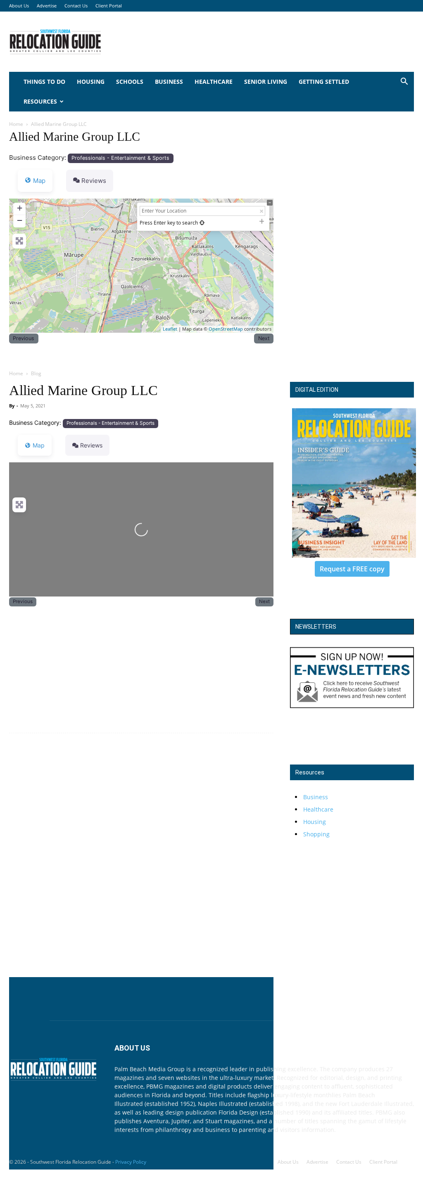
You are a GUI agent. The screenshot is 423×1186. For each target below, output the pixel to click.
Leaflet (170, 329)
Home (16, 124)
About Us (19, 5)
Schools (129, 81)
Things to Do (44, 81)
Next (264, 338)
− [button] (19, 220)
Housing (91, 81)
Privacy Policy (130, 1161)
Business (169, 81)
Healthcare (214, 81)
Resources (40, 101)
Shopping (316, 834)
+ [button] (19, 208)
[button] (404, 82)
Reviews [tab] (93, 181)
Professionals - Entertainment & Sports (120, 158)
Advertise (47, 5)
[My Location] (202, 222)
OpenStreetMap (226, 329)
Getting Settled (324, 81)
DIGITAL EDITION (316, 390)
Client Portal (108, 5)
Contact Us (76, 5)
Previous (23, 338)
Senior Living (265, 81)
